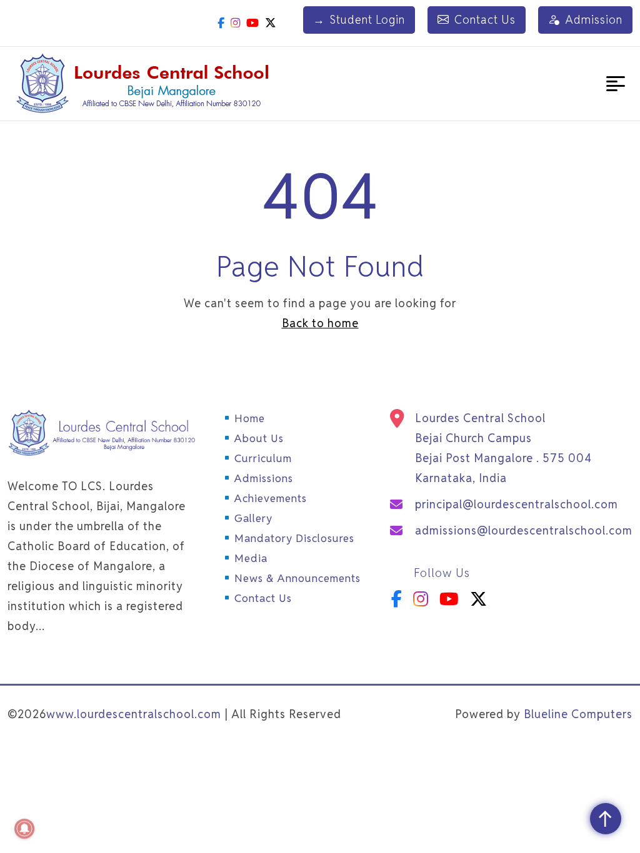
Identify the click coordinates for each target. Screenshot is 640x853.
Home (249, 418)
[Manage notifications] (24, 829)
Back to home (320, 323)
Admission (593, 19)
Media (251, 558)
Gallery (253, 518)
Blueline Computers (578, 714)
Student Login (359, 19)
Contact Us (485, 19)
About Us (259, 438)
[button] (615, 83)
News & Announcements (297, 578)
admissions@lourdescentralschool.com (523, 530)
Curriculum (263, 458)
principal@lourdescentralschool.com (516, 504)
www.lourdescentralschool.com (133, 714)
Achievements (270, 498)
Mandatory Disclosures (294, 538)
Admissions (263, 478)
